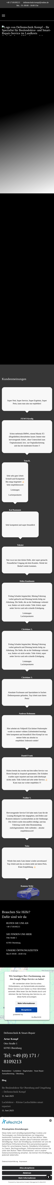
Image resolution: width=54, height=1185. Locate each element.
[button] (27, 870)
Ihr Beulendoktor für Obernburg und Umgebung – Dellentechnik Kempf (26, 1091)
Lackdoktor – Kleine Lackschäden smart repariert (22, 1106)
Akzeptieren (26, 1010)
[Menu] (3, 15)
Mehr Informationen (26, 1003)
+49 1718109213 (13, 2)
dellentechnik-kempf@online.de (36, 2)
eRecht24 (37, 1017)
